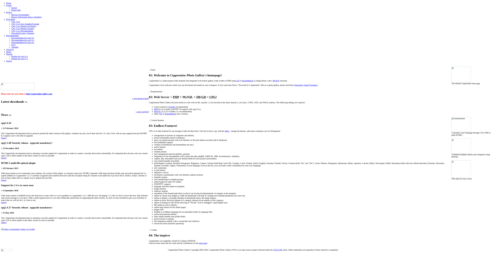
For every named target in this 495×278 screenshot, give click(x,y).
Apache (172, 107)
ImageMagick (247, 81)
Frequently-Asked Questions (305, 85)
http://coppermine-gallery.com (39, 94)
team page (203, 243)
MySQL (276, 81)
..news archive (142, 112)
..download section (140, 98)
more (4, 138)
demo (227, 131)
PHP (156, 109)
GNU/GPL (277, 250)
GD (237, 81)
